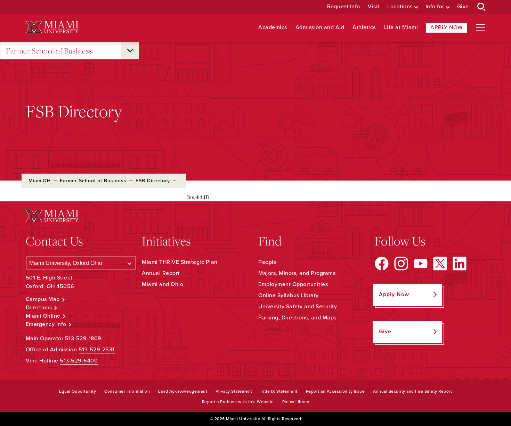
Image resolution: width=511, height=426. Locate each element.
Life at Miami (401, 27)
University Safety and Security (297, 306)
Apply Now (446, 27)
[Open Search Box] (481, 7)
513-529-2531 (97, 349)
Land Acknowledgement (182, 391)
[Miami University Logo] (52, 27)
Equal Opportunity (77, 391)
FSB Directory (153, 181)
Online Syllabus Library (288, 295)
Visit (374, 6)
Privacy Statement (234, 391)
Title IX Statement (279, 391)
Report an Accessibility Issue (335, 391)
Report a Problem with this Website (238, 401)
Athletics (364, 27)
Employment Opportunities (293, 284)
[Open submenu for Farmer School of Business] (130, 50)
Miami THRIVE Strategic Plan (180, 262)
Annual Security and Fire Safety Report (412, 391)
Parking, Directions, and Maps (297, 317)
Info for (434, 6)
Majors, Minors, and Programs (296, 273)
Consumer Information (127, 391)
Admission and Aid (319, 27)
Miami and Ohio (162, 284)
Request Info (343, 6)
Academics (272, 27)
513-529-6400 (79, 360)
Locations (400, 6)
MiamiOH (40, 181)
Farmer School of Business (49, 50)
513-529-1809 (83, 338)
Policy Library (295, 401)
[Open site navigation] (480, 28)
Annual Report (161, 273)
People (267, 262)
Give (463, 6)
